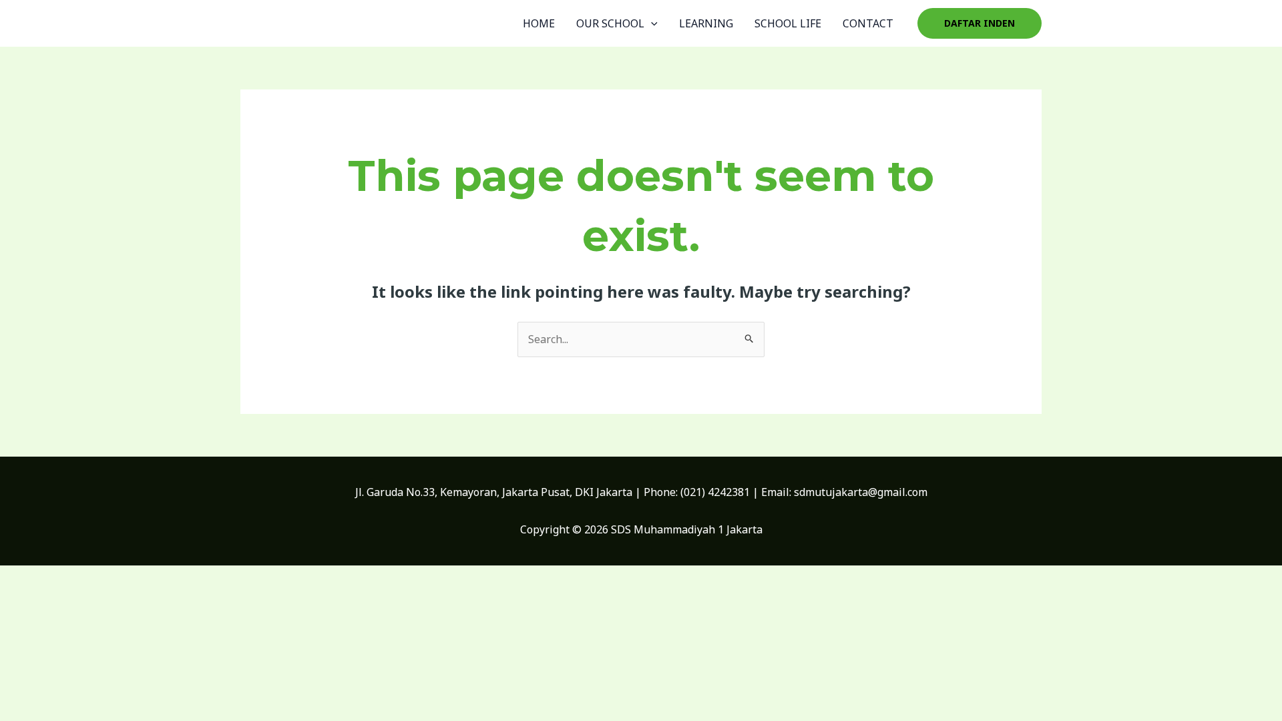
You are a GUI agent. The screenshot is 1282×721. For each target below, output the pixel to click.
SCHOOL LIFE (788, 23)
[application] (651, 23)
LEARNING (706, 23)
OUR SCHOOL (610, 23)
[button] (979, 23)
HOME (539, 23)
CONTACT (868, 23)
